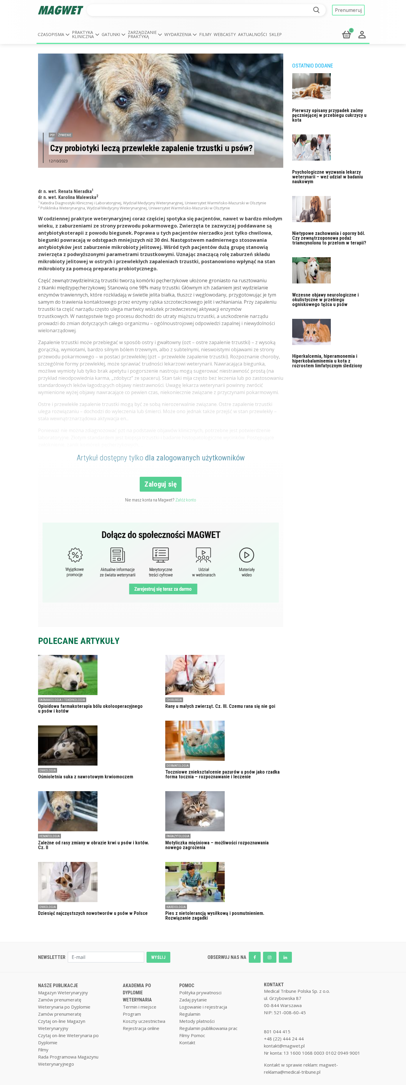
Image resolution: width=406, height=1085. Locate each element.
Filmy (205, 34)
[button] (54, 34)
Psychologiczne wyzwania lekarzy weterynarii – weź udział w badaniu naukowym (327, 176)
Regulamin (189, 1014)
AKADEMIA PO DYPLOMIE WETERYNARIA (137, 993)
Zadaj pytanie (193, 1000)
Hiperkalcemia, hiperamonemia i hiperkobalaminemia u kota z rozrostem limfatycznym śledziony (327, 361)
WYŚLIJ (158, 957)
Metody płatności (197, 1021)
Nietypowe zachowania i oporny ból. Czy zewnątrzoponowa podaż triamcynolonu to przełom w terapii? (329, 238)
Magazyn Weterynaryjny (63, 992)
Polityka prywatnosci (200, 992)
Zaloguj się (160, 484)
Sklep (275, 34)
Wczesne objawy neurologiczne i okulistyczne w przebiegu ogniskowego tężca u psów (325, 299)
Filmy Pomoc (192, 1035)
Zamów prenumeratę (59, 1000)
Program (132, 1014)
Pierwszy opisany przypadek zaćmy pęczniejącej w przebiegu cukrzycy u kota (329, 115)
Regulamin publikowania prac (208, 1028)
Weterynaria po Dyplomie (64, 1007)
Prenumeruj (348, 10)
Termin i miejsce (139, 1007)
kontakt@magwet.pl (284, 1046)
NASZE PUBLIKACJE (58, 985)
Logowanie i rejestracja (203, 1007)
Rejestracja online (141, 1028)
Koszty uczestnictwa (144, 1021)
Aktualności (252, 34)
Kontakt (187, 1042)
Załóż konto (185, 500)
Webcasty (225, 34)
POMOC (186, 985)
